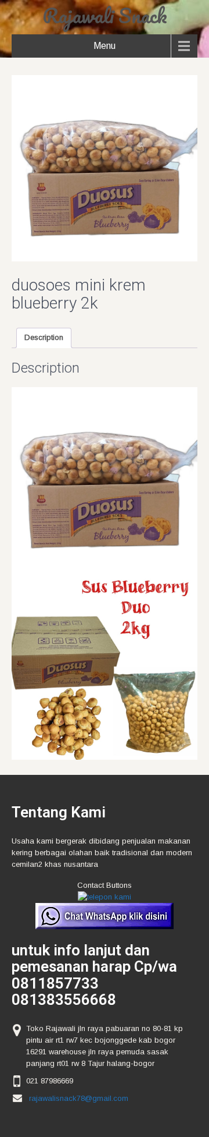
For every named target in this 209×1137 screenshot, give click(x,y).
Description (43, 337)
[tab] (43, 338)
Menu (104, 46)
